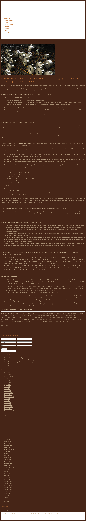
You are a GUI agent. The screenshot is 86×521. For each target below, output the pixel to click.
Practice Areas (8, 24)
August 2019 (7, 433)
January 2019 (8, 443)
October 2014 (8, 491)
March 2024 (7, 375)
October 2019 (8, 429)
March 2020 (7, 421)
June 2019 (7, 435)
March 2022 (7, 391)
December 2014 (8, 487)
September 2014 (9, 493)
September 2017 (9, 467)
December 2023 (8, 377)
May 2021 (7, 401)
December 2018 (8, 445)
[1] (1, 313)
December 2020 (8, 407)
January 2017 (8, 479)
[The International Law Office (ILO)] (9, 13)
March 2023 (7, 381)
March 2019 (7, 441)
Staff (5, 30)
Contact (6, 35)
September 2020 (9, 411)
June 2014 (7, 499)
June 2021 (7, 399)
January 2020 (8, 423)
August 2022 (7, 385)
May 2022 (7, 389)
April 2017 (7, 477)
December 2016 (8, 481)
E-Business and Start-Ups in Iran (11, 330)
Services (6, 26)
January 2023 (8, 383)
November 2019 (8, 427)
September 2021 (9, 397)
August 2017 (7, 469)
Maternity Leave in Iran (10, 366)
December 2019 (8, 425)
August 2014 (7, 495)
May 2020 (7, 419)
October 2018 (8, 447)
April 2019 (7, 439)
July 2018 (6, 453)
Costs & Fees (8, 33)
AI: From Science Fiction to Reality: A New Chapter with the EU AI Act (23, 358)
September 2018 (9, 449)
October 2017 (8, 465)
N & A (6, 22)
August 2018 (7, 451)
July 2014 (6, 497)
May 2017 (7, 475)
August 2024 (7, 373)
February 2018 (8, 459)
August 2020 (7, 413)
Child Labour (7, 364)
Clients (6, 28)
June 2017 (7, 473)
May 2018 (7, 455)
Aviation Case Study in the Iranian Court (12, 332)
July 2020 (6, 415)
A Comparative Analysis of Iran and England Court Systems (20, 360)
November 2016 (8, 483)
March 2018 (7, 457)
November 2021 (8, 393)
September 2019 (9, 431)
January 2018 (8, 461)
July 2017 (6, 471)
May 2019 (7, 437)
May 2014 (7, 501)
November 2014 (8, 489)
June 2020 (7, 417)
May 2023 (7, 379)
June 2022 (7, 387)
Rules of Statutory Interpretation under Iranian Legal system (21, 362)
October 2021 (8, 395)
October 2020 (8, 409)
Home (6, 16)
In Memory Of (8, 20)
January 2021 (8, 405)
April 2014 (7, 503)
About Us (7, 18)
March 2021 (7, 403)
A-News (10, 85)
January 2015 (8, 485)
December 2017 (8, 463)
